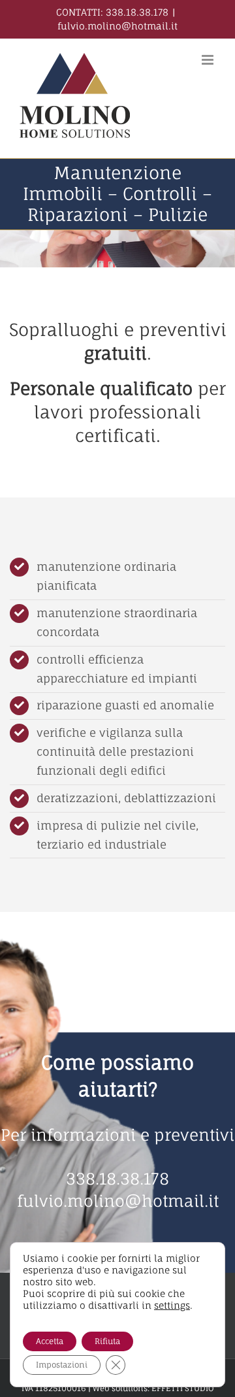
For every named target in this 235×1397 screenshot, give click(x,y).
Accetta (49, 1341)
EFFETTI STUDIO (182, 1388)
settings (172, 1305)
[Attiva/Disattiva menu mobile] (208, 60)
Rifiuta (107, 1341)
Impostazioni (61, 1365)
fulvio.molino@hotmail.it (117, 25)
